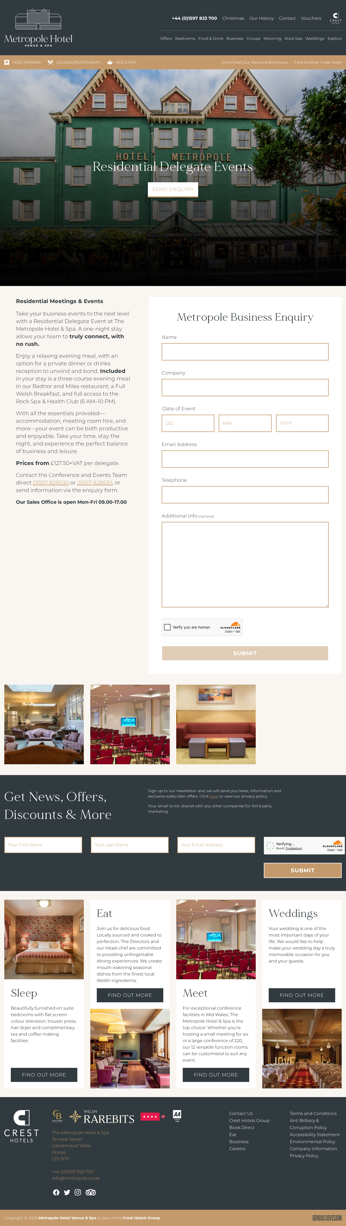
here (214, 796)
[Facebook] (56, 1192)
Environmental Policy (312, 1141)
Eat (232, 1134)
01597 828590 (51, 482)
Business (235, 38)
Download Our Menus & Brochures (255, 62)
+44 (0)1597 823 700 (194, 18)
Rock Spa (293, 38)
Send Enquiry (173, 189)
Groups (253, 38)
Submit (303, 870)
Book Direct (241, 1127)
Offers (166, 38)
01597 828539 (94, 482)
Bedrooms (185, 38)
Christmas (233, 18)
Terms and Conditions (313, 1113)
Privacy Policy (304, 1155)
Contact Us (241, 1113)
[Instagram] (78, 1192)
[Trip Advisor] (90, 1192)
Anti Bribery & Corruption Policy (308, 1124)
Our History (261, 18)
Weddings (314, 38)
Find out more (44, 1075)
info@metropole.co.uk (75, 1178)
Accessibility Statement (315, 1134)
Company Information (313, 1148)
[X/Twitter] (67, 1192)
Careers (237, 1148)
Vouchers (311, 18)
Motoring (272, 38)
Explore (335, 38)
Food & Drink (210, 38)
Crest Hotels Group (249, 1120)
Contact (287, 18)
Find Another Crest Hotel (318, 62)
